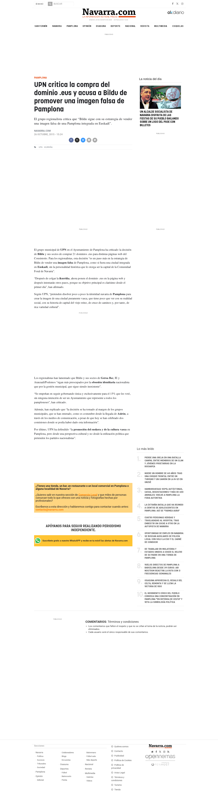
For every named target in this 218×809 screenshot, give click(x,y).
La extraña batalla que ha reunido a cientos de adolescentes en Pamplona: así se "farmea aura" (164, 508)
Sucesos (40, 760)
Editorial (40, 780)
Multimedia (160, 25)
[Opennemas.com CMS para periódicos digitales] (160, 759)
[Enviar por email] (88, 139)
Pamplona (72, 25)
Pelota (64, 780)
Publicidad (119, 756)
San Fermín (41, 25)
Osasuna (101, 25)
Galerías (89, 777)
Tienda (117, 789)
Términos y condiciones (123, 621)
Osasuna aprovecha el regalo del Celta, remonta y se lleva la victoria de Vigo (163, 583)
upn (40, 147)
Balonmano (91, 752)
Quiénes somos (121, 746)
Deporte (116, 25)
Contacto (118, 751)
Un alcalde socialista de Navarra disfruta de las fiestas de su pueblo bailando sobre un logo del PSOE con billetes (159, 119)
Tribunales (41, 764)
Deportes (64, 769)
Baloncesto (66, 776)
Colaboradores (68, 752)
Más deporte (91, 760)
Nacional (130, 25)
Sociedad (41, 767)
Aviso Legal (119, 772)
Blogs (64, 756)
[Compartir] (71, 139)
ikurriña (48, 147)
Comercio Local (87, 494)
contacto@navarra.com (50, 509)
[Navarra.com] (109, 12)
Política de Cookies (123, 760)
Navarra (57, 25)
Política (40, 756)
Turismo (118, 785)
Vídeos (89, 781)
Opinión (87, 25)
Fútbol (64, 772)
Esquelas (177, 25)
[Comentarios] (94, 139)
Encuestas (66, 760)
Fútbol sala (91, 756)
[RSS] (168, 751)
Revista (144, 25)
